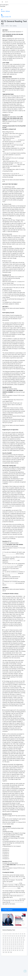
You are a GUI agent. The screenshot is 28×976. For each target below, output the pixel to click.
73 (7, 946)
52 (9, 942)
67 (17, 944)
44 (15, 939)
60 (3, 944)
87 (13, 948)
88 (15, 948)
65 (13, 944)
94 (5, 950)
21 (14, 935)
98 (13, 950)
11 (18, 933)
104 (6, 952)
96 (9, 950)
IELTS (6, 2)
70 (23, 944)
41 (9, 939)
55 (15, 942)
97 (11, 950)
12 (20, 933)
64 (11, 944)
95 (7, 950)
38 (3, 939)
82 (3, 948)
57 (19, 942)
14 (24, 933)
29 (7, 937)
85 (9, 948)
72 (5, 946)
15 (3, 935)
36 (21, 937)
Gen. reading (13, 25)
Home (2, 25)
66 (15, 944)
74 (9, 946)
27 (3, 937)
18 (8, 935)
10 (16, 933)
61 (5, 944)
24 (20, 935)
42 (11, 939)
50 (5, 942)
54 (13, 942)
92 (23, 948)
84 (7, 948)
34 (17, 937)
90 (19, 948)
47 (21, 939)
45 (17, 939)
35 (19, 937)
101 (20, 950)
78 (17, 946)
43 (13, 939)
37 (23, 937)
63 (9, 944)
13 (22, 933)
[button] (2, 2)
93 (3, 950)
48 (23, 939)
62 (7, 944)
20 (12, 935)
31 (11, 937)
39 (5, 939)
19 (10, 935)
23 (18, 935)
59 (23, 942)
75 (11, 946)
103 (3, 952)
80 (21, 946)
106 (11, 952)
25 (22, 935)
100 (17, 950)
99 (15, 950)
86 (11, 948)
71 (3, 946)
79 (19, 946)
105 (8, 952)
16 (5, 935)
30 (9, 937)
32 (13, 937)
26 (24, 935)
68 (19, 944)
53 (11, 942)
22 (16, 935)
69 (21, 944)
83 (5, 948)
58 (21, 942)
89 (17, 948)
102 (22, 950)
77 (15, 946)
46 (19, 939)
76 (13, 946)
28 (5, 937)
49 (3, 942)
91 (21, 948)
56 (17, 942)
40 (7, 939)
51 (7, 942)
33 (15, 937)
